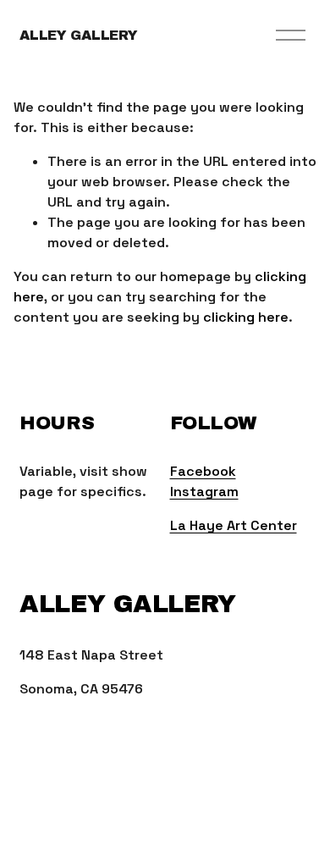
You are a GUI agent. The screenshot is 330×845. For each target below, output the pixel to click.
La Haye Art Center (233, 525)
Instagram (204, 491)
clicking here (246, 317)
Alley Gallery (78, 35)
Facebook (203, 471)
